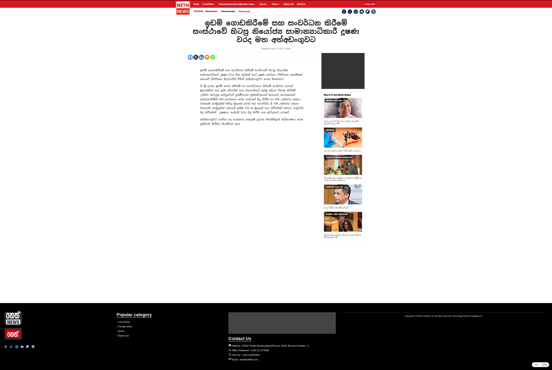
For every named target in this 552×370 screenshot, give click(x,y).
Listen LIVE (369, 4)
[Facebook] (190, 57)
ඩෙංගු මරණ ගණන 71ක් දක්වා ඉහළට (342, 150)
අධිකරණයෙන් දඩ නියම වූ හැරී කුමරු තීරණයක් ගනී (342, 236)
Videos (275, 4)
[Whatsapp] (212, 57)
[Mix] (207, 57)
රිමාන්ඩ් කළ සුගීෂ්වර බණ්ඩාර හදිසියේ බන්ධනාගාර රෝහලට (343, 179)
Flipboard (367, 11)
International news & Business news (236, 4)
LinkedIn (373, 11)
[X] (195, 57)
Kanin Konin (211, 11)
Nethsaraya (244, 11)
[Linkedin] (201, 57)
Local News (208, 4)
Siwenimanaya (228, 11)
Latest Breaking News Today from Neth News (183, 8)
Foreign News (125, 326)
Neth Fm (301, 4)
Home (196, 4)
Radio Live (289, 4)
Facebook (344, 11)
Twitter (350, 11)
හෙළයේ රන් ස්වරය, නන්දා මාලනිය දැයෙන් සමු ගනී (341, 122)
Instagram (356, 11)
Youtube (362, 11)
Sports (262, 4)
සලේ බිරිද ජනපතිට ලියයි (336, 207)
